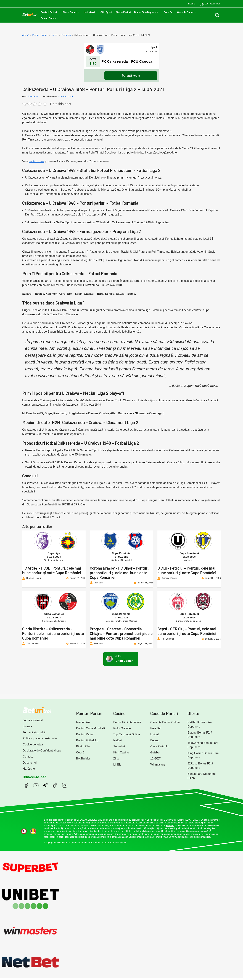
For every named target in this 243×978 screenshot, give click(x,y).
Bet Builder (83, 758)
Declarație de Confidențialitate (42, 750)
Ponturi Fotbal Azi (87, 740)
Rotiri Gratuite (122, 728)
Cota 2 (80, 752)
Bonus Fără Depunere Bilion (201, 776)
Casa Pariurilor (159, 746)
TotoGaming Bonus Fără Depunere (202, 745)
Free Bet (169, 12)
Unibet (154, 734)
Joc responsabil (33, 720)
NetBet (117, 740)
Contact (28, 756)
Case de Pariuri (185, 12)
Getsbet (155, 752)
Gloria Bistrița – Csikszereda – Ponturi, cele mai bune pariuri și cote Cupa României (53, 633)
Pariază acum (131, 75)
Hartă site (29, 768)
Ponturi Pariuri (49, 12)
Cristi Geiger (33, 96)
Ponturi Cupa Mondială (90, 728)
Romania (66, 35)
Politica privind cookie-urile (40, 738)
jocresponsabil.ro (202, 837)
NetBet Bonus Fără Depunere (199, 724)
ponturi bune (36, 161)
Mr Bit (117, 764)
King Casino (121, 752)
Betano (154, 740)
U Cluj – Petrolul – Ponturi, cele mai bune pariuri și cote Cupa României (186, 570)
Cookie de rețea (33, 744)
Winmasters (157, 764)
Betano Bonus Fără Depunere (199, 734)
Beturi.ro (48, 820)
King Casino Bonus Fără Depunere (203, 755)
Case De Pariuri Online (165, 722)
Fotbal (54, 35)
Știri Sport (106, 12)
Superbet (119, 746)
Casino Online (48, 18)
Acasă (25, 35)
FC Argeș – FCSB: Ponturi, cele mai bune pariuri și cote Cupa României (51, 570)
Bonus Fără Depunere (146, 12)
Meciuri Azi (89, 12)
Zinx (116, 758)
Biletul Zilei (83, 746)
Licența (27, 726)
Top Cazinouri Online (126, 734)
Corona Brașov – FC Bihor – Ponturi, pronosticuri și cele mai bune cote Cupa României (119, 573)
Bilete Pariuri (69, 12)
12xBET (155, 758)
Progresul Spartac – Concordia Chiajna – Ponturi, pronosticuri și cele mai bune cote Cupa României (121, 633)
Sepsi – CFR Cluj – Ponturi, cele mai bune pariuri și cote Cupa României (186, 631)
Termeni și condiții (34, 732)
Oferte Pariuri (123, 12)
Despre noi (30, 762)
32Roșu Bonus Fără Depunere (200, 765)
